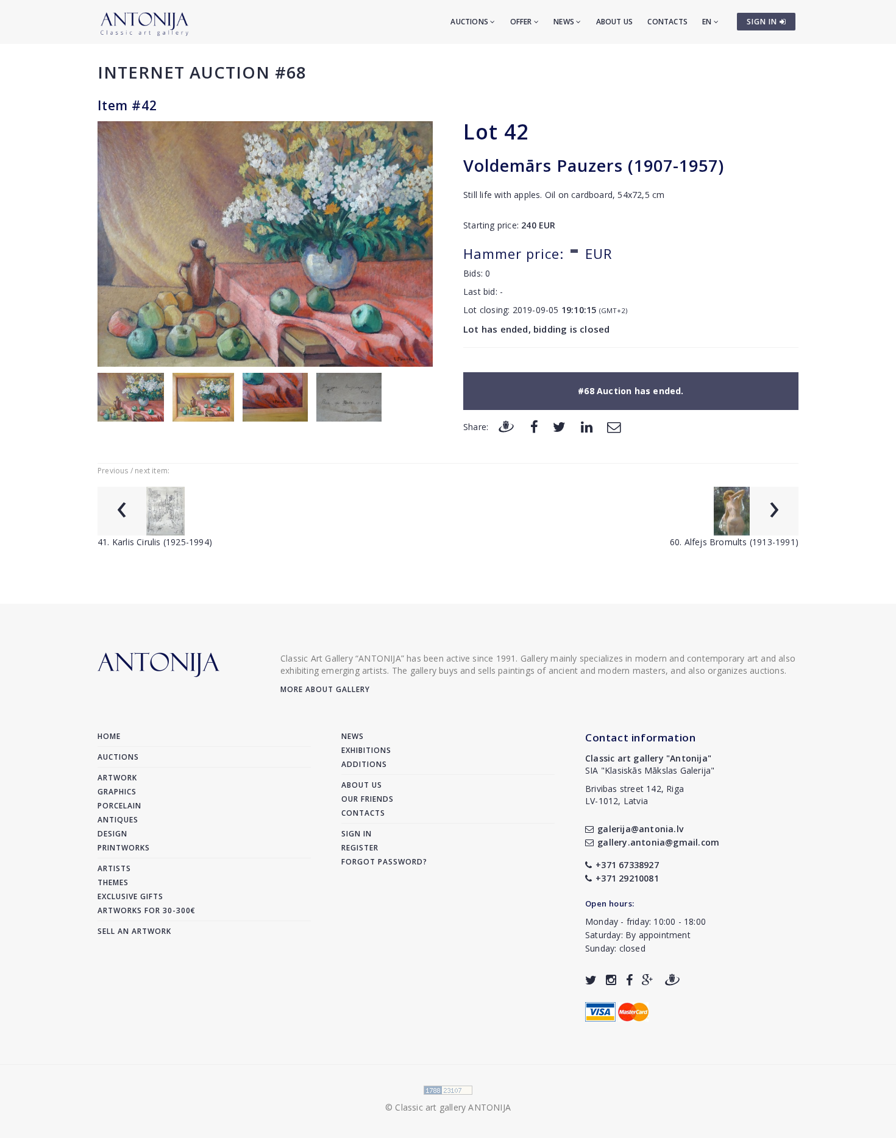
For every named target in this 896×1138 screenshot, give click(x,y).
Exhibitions (366, 750)
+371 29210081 (627, 878)
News (564, 21)
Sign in (356, 834)
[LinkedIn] (586, 426)
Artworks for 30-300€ (147, 910)
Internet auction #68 (202, 72)
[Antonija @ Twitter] (591, 980)
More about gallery (325, 689)
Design (112, 834)
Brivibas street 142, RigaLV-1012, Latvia (634, 795)
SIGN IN (763, 21)
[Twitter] (559, 426)
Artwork (117, 777)
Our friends (367, 799)
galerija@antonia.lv (640, 829)
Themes (113, 882)
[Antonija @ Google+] (647, 980)
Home (109, 736)
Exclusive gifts (130, 896)
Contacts (667, 21)
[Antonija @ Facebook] (629, 980)
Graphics (117, 791)
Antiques (118, 820)
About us (614, 21)
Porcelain (119, 805)
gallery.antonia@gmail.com (658, 842)
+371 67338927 (627, 865)
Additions (364, 764)
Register (360, 848)
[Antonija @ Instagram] (611, 980)
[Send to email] (613, 426)
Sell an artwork (134, 931)
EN (708, 21)
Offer (522, 21)
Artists (114, 868)
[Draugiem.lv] (506, 426)
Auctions (470, 21)
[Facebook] (534, 426)
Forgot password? (384, 862)
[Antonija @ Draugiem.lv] (672, 980)
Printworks (124, 848)
